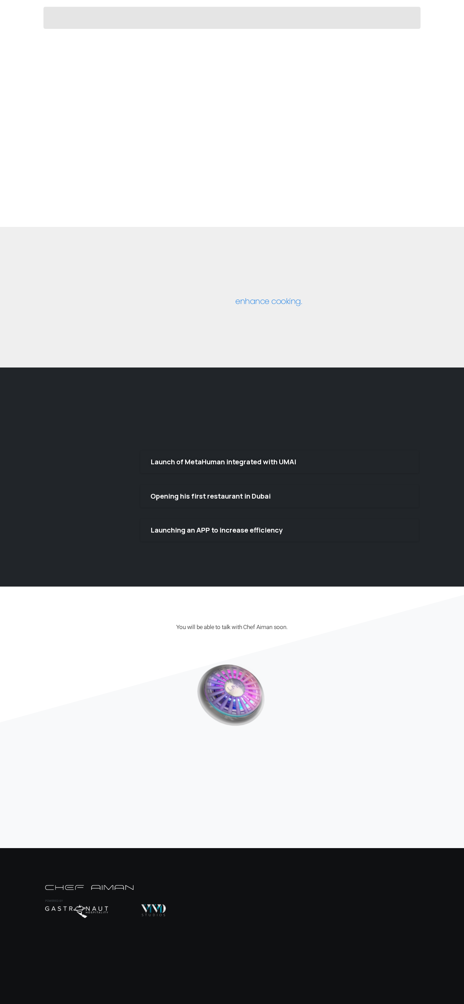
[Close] (301, 997)
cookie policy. (279, 997)
